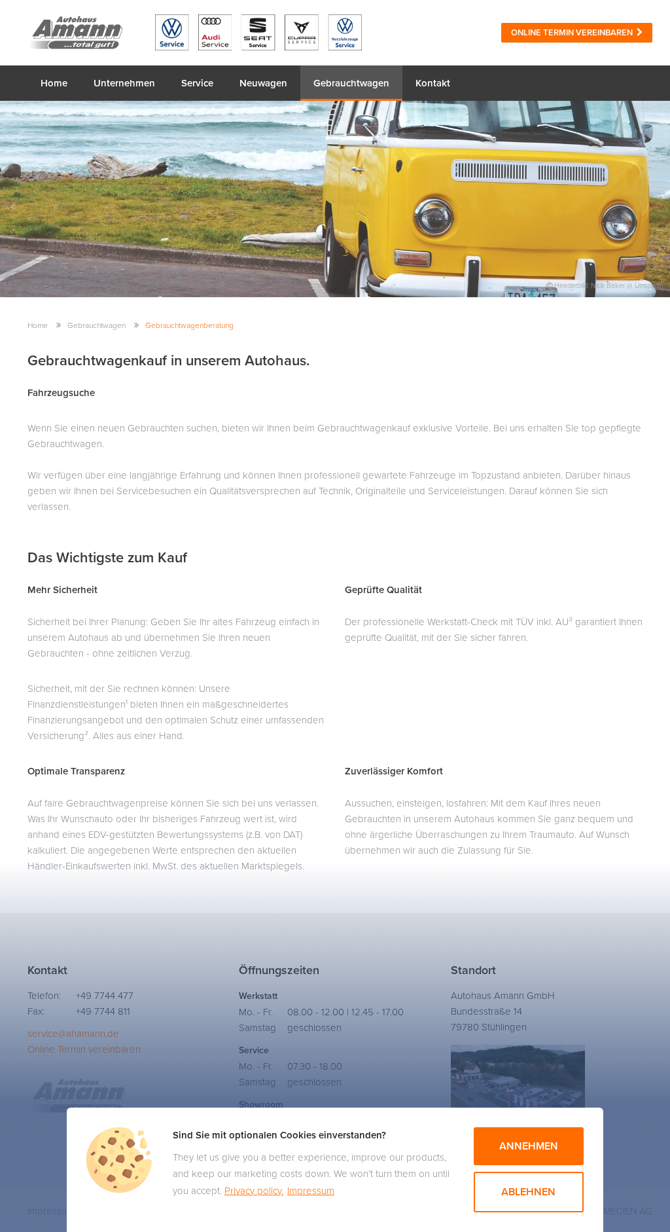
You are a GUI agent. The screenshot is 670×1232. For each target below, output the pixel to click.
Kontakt (432, 83)
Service (197, 83)
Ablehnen (528, 1192)
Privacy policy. (253, 1191)
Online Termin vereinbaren (574, 32)
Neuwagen (263, 83)
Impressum (310, 1191)
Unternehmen (124, 83)
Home (54, 83)
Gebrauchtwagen (351, 83)
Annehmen (528, 1146)
